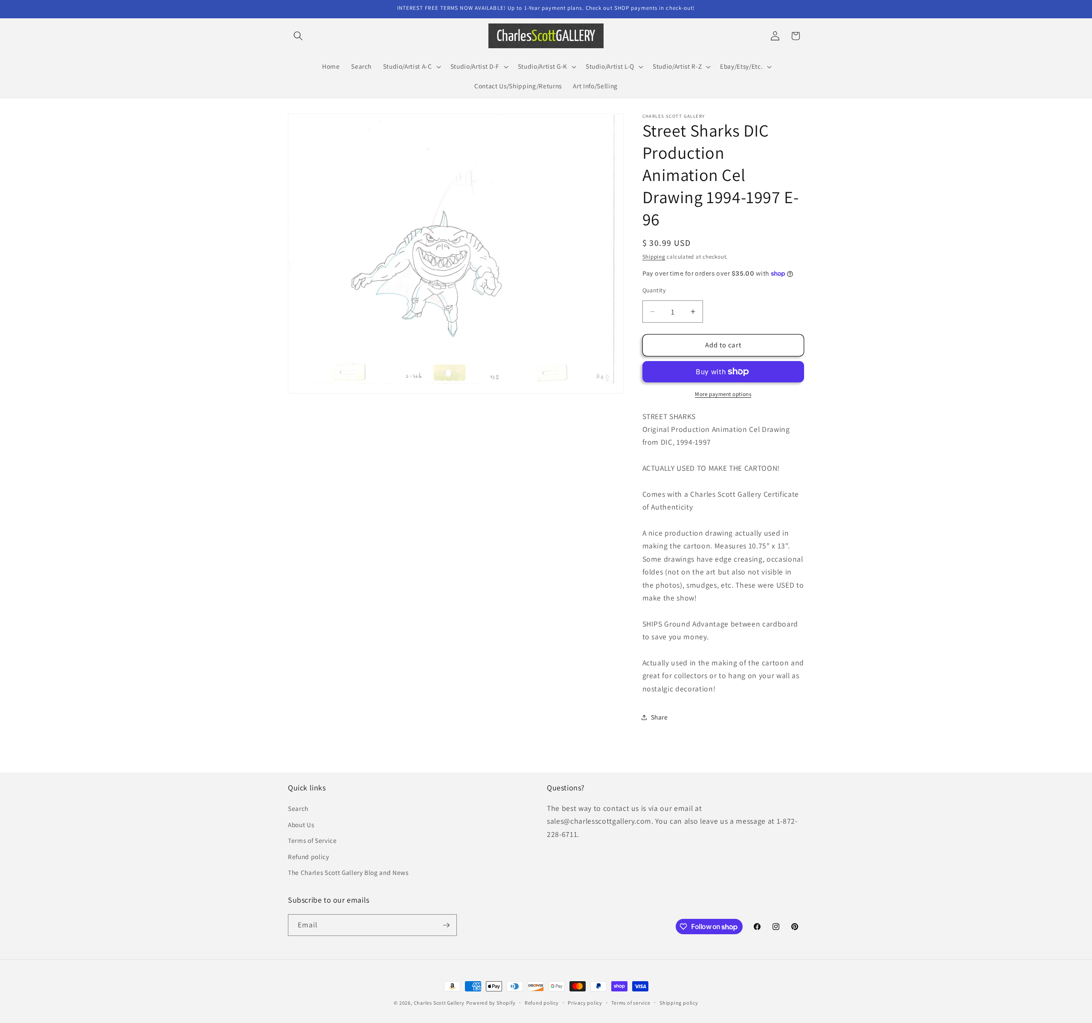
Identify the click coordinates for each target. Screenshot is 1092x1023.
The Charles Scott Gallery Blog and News (348, 872)
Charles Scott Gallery (439, 1003)
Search (298, 808)
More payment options (723, 394)
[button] (298, 36)
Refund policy (308, 856)
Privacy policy (585, 1003)
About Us (301, 824)
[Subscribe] (446, 925)
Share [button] (659, 717)
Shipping (653, 256)
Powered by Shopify (491, 1003)
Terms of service (630, 1003)
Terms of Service (312, 840)
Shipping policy (678, 1003)
